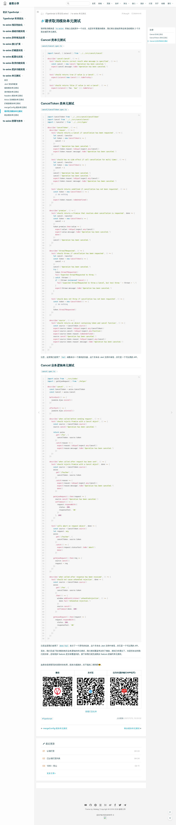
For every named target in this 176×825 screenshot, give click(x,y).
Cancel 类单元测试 (156, 34)
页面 (108, 3)
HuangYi (126, 13)
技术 (117, 3)
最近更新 (50, 743)
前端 (100, 3)
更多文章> (51, 773)
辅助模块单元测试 (11, 88)
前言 (6, 80)
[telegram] (124, 805)
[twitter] (120, 805)
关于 (157, 3)
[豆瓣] (100, 805)
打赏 (150, 3)
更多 (142, 3)
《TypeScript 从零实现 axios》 (57, 14)
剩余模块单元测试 (11, 115)
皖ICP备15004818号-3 (105, 815)
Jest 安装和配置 (10, 84)
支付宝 (91, 672)
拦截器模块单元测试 (12, 103)
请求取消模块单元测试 (13, 111)
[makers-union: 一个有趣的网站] (105, 819)
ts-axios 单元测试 (78, 14)
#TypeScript (47, 719)
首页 (93, 3)
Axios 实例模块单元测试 (14, 99)
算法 (125, 3)
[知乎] (95, 805)
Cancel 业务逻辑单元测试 (158, 41)
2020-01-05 (137, 13)
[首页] (42, 14)
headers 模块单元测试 (13, 96)
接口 (133, 3)
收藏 (163, 3)
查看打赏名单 (91, 711)
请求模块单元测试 (11, 92)
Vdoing (96, 809)
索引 (169, 3)
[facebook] (115, 805)
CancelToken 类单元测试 (158, 38)
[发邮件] (85, 805)
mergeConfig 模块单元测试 (15, 107)
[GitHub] (90, 805)
